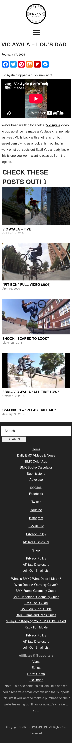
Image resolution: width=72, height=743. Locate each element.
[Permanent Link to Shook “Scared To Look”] (36, 316)
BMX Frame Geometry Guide (36, 590)
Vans (36, 661)
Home (36, 449)
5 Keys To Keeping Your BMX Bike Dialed (36, 621)
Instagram (36, 518)
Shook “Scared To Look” (25, 338)
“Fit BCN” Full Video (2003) (26, 284)
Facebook (36, 493)
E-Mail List (36, 526)
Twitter (36, 501)
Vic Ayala (53, 125)
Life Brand (36, 679)
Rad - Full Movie (36, 627)
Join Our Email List (36, 570)
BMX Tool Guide (36, 602)
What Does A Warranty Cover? (36, 584)
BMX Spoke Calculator (36, 467)
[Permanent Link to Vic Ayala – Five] (36, 206)
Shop (36, 550)
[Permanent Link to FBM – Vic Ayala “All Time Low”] (36, 370)
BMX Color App (36, 461)
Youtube (36, 510)
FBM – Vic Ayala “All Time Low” (30, 391)
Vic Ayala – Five (16, 229)
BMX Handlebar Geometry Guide (36, 596)
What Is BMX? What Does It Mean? (36, 578)
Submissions (36, 473)
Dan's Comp (36, 673)
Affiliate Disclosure (36, 542)
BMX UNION (36, 14)
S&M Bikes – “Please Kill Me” (29, 410)
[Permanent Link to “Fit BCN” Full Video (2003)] (36, 261)
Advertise (36, 479)
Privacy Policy (36, 534)
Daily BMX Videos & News (36, 455)
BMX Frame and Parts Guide (36, 615)
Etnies (36, 667)
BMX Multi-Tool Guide (36, 609)
